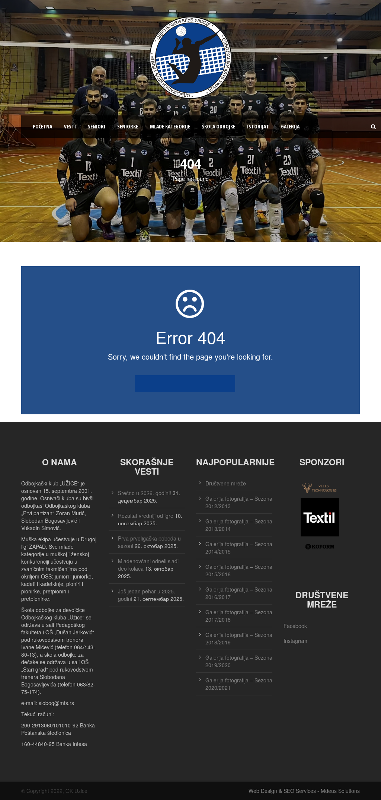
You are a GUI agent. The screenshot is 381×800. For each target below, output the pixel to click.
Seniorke (127, 126)
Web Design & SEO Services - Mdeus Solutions (304, 790)
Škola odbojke (218, 126)
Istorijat (258, 126)
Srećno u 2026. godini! (144, 493)
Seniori (96, 126)
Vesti (70, 126)
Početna (42, 126)
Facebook (295, 626)
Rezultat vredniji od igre (145, 515)
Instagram (295, 640)
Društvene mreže (225, 483)
